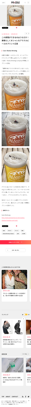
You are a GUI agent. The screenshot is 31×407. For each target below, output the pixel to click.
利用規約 (10, 404)
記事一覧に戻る (15, 250)
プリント (16, 230)
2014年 (23, 233)
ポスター (9, 230)
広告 (4, 230)
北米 (18, 233)
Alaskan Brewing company (8, 233)
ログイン (3, 2)
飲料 (22, 230)
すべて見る (24, 354)
